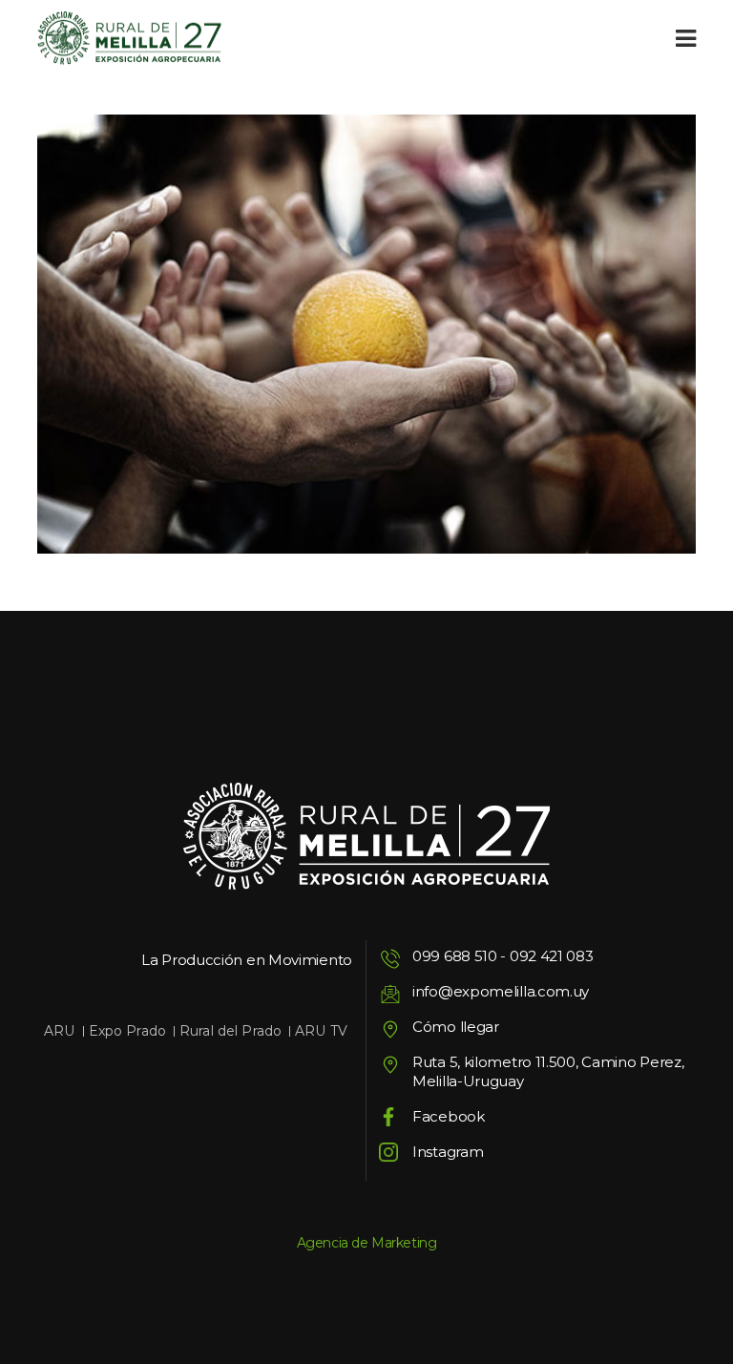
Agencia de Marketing (367, 1242)
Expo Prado (127, 1030)
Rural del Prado (230, 1030)
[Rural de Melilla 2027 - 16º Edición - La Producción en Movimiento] (129, 38)
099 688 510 (454, 956)
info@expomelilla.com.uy (500, 991)
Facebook (448, 1116)
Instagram (447, 1152)
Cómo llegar (455, 1027)
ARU (59, 1030)
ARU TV (321, 1030)
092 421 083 (552, 956)
